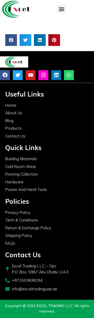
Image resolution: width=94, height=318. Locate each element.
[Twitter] (18, 75)
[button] (61, 9)
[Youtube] (31, 75)
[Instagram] (43, 75)
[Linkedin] (56, 75)
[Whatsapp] (69, 75)
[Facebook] (5, 75)
